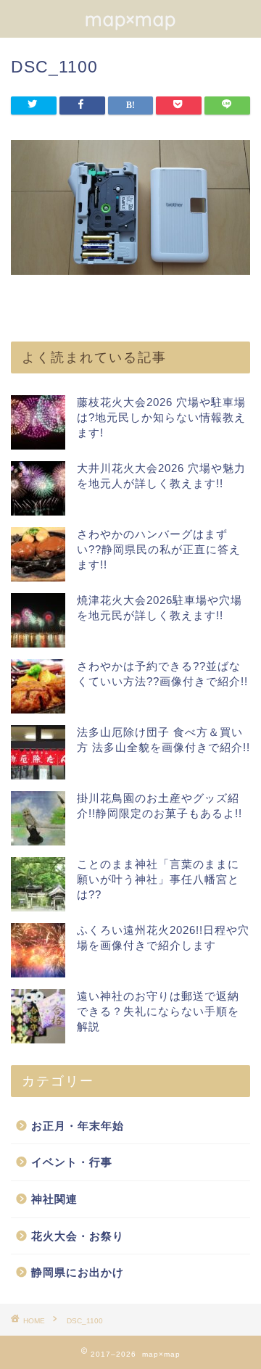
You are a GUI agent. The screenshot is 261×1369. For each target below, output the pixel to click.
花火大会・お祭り (77, 1236)
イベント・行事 (71, 1162)
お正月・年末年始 (77, 1126)
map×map (130, 18)
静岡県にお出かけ (77, 1272)
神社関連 (54, 1199)
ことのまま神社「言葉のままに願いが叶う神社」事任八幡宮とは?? (158, 879)
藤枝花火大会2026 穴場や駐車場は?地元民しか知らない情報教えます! (161, 417)
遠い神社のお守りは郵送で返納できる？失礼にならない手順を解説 (158, 1011)
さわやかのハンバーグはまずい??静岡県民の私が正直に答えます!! (159, 549)
